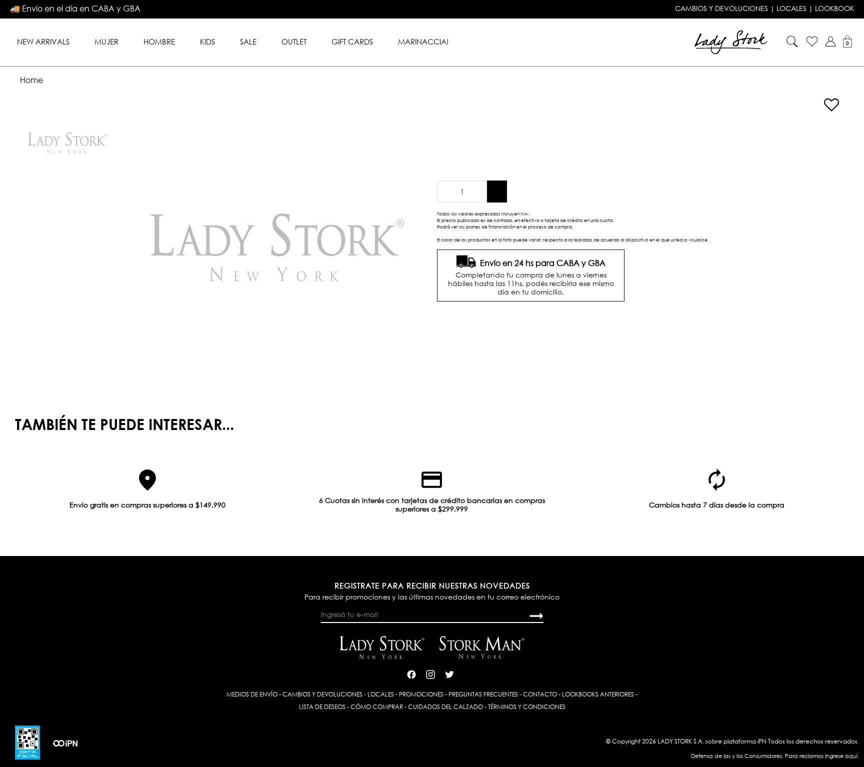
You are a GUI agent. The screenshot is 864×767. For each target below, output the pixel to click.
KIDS (207, 41)
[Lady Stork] (731, 41)
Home (31, 80)
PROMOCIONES (421, 694)
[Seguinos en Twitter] (449, 673)
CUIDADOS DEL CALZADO (445, 706)
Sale (248, 41)
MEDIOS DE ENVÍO (252, 694)
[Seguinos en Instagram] (430, 673)
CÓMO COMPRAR (376, 706)
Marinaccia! (423, 41)
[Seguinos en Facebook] (411, 673)
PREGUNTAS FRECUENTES (483, 694)
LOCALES (791, 8)
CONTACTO (540, 694)
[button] (831, 41)
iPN (762, 741)
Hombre (159, 41)
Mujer (106, 41)
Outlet (294, 41)
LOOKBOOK (834, 8)
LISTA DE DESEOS (322, 706)
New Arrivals (43, 41)
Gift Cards (352, 41)
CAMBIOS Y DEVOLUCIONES (721, 8)
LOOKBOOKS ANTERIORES (598, 694)
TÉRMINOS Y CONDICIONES (527, 706)
